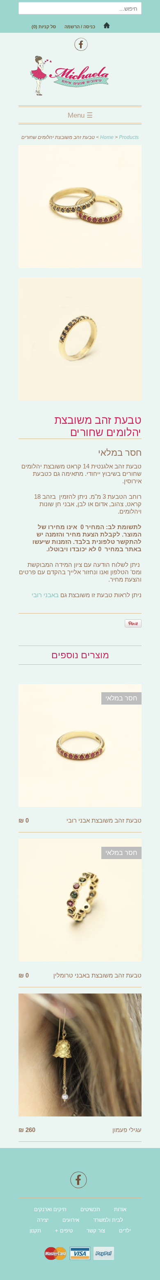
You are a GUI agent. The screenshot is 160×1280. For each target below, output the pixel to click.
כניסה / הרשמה (79, 26)
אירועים (70, 1220)
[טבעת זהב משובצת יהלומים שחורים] (80, 208)
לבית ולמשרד (108, 1220)
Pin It (133, 623)
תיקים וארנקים (50, 1209)
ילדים (125, 1231)
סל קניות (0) (44, 26)
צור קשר (96, 1231)
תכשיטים (90, 1209)
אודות (120, 1209)
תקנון (35, 1231)
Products (129, 137)
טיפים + (64, 1231)
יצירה (42, 1220)
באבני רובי (45, 594)
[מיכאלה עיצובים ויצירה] (80, 76)
